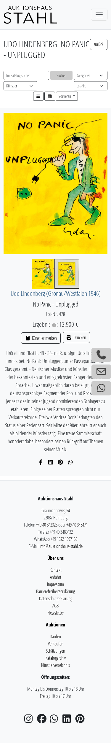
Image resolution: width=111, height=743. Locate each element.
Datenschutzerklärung (55, 598)
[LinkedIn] (50, 462)
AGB (55, 605)
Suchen (61, 75)
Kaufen (55, 636)
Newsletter (55, 613)
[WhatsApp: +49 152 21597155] (101, 388)
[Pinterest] (60, 462)
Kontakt (56, 570)
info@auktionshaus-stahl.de (61, 546)
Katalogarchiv (56, 658)
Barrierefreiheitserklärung (55, 591)
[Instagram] (30, 720)
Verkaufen (55, 643)
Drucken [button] (79, 337)
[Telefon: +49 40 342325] (101, 355)
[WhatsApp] (70, 462)
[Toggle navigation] (99, 15)
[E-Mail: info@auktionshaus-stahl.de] (101, 372)
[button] (38, 96)
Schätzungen (55, 651)
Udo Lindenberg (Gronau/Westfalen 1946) (56, 293)
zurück (99, 44)
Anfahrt (55, 577)
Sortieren (65, 96)
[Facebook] (40, 462)
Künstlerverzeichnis (55, 665)
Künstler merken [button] (44, 338)
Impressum (55, 584)
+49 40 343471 (77, 524)
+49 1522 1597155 (64, 539)
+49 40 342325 (46, 524)
